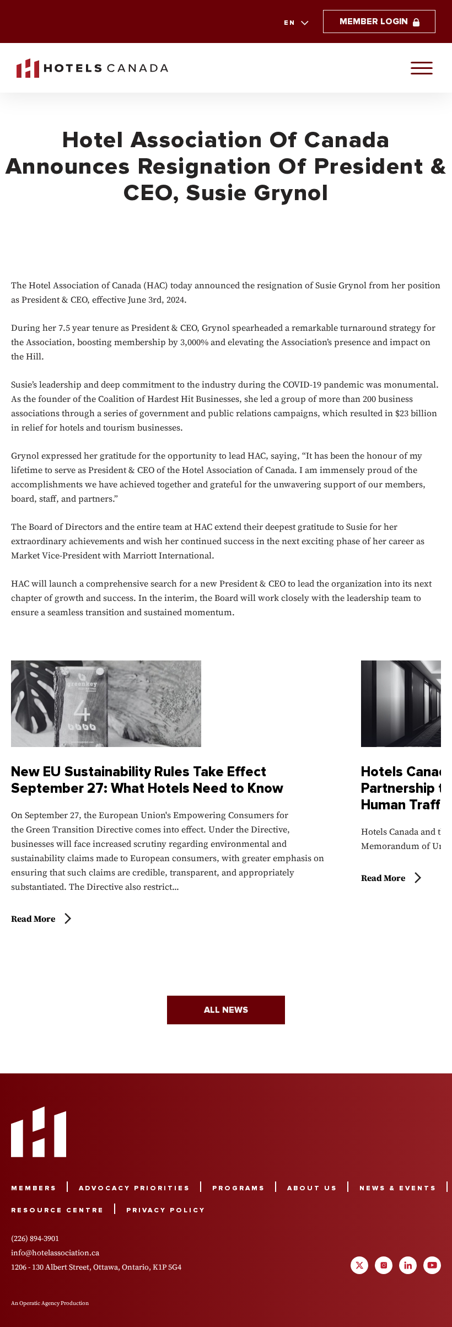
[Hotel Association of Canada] (38, 1131)
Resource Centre (57, 1210)
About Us (312, 1188)
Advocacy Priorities (134, 1188)
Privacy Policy (166, 1210)
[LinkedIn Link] (408, 1265)
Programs (238, 1188)
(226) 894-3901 (35, 1238)
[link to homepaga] (92, 68)
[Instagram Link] (383, 1265)
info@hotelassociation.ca (55, 1252)
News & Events (398, 1188)
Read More (33, 918)
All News (226, 1010)
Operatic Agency (39, 1303)
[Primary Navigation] (421, 68)
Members (34, 1188)
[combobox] (295, 23)
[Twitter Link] (359, 1265)
